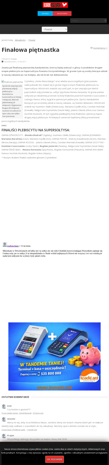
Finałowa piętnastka (30, 49)
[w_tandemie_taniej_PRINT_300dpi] (54, 356)
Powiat (14, 58)
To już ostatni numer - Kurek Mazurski (17, 413)
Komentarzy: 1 (100, 48)
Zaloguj (45, 13)
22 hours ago (38, 413)
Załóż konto (62, 13)
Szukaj (105, 20)
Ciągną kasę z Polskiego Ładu (14, 430)
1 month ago (32, 430)
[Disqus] (55, 199)
